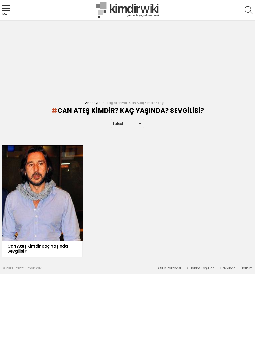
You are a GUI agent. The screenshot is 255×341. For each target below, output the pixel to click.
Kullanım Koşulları (201, 268)
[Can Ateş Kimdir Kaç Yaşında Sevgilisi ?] (42, 193)
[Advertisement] (127, 58)
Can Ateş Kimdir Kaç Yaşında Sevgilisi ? (37, 248)
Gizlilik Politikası (168, 268)
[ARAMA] (249, 10)
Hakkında (228, 268)
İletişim (247, 268)
